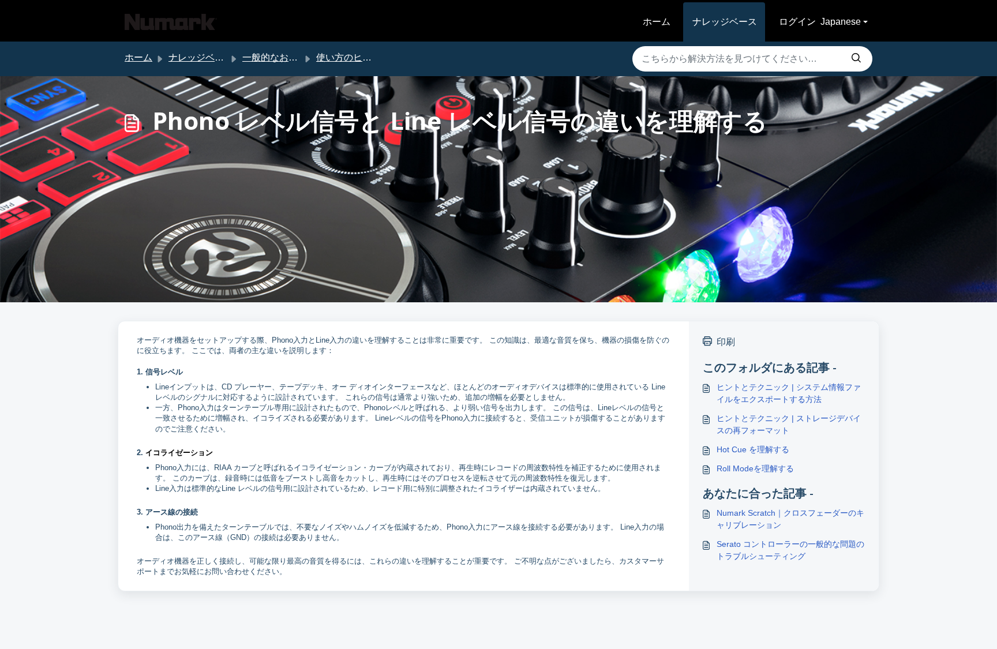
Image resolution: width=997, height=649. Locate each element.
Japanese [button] (840, 22)
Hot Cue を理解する (753, 449)
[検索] (856, 59)
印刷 (726, 342)
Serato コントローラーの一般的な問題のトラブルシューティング (790, 550)
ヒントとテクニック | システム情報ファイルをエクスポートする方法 (789, 393)
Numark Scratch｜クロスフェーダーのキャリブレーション (790, 519)
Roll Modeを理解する (755, 468)
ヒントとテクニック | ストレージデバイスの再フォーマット (789, 424)
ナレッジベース (724, 22)
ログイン (797, 22)
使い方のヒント (348, 57)
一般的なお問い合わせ (288, 57)
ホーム (656, 22)
